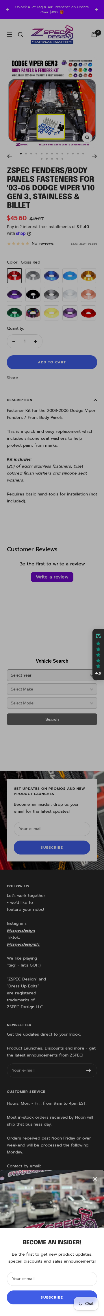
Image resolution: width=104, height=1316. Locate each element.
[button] (98, 654)
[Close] (95, 1179)
